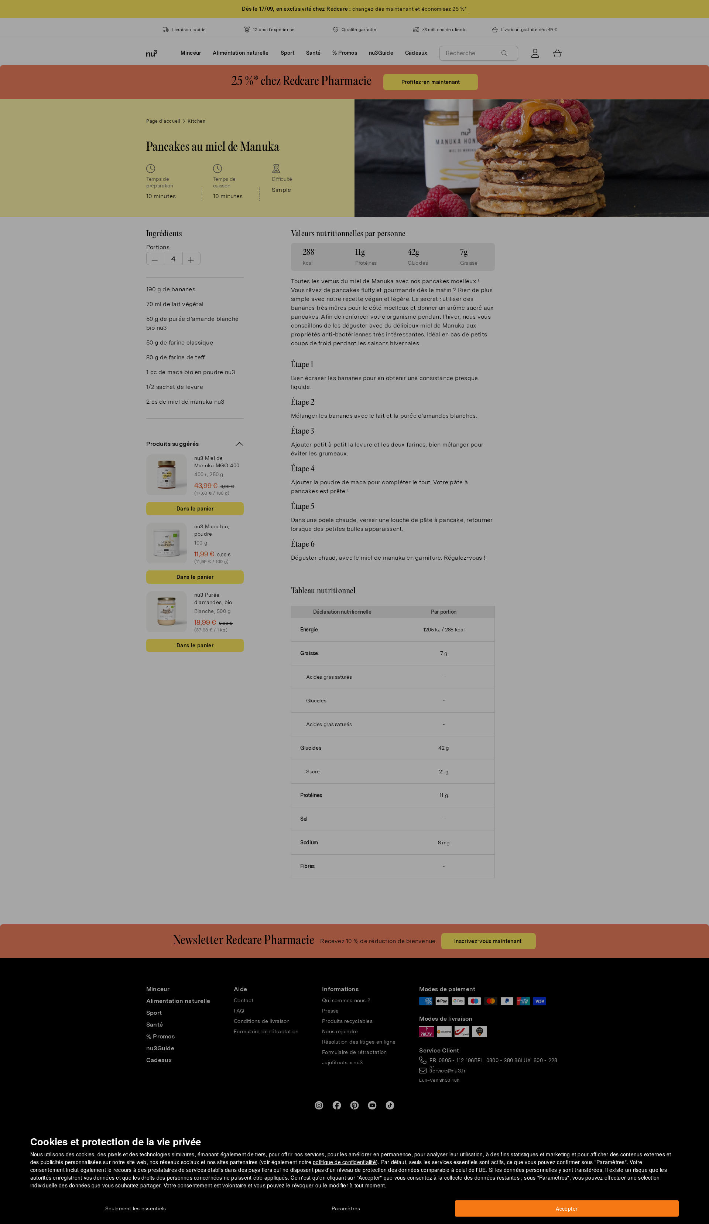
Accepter (567, 1208)
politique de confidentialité (344, 1162)
